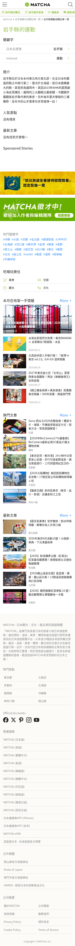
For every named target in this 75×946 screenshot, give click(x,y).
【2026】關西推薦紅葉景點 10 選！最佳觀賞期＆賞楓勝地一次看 (49, 592)
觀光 (11, 288)
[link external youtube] (37, 721)
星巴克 (29, 249)
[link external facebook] (6, 721)
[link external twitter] (14, 721)
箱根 (19, 249)
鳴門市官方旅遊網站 (16, 877)
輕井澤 (32, 244)
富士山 (9, 249)
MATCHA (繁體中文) (15, 755)
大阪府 (42, 677)
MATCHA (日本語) (14, 739)
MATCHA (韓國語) (14, 771)
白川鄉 (41, 249)
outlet (28, 254)
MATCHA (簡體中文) (15, 779)
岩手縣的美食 (35, 12)
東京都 (8, 677)
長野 (59, 244)
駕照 (59, 249)
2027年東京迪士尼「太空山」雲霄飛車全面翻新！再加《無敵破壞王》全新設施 (50, 376)
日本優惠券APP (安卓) (16, 826)
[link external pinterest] (21, 721)
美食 (11, 280)
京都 (25, 239)
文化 (46, 288)
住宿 (46, 280)
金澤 (42, 244)
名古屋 (35, 239)
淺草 (47, 254)
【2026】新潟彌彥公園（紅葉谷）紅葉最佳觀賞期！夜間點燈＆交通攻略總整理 (50, 559)
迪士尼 (17, 254)
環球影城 (48, 239)
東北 (51, 249)
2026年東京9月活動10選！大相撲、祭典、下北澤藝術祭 (50, 540)
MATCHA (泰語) (12, 763)
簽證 (39, 254)
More (64, 301)
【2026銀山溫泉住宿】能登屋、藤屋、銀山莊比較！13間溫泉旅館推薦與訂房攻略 (50, 577)
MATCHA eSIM (12, 833)
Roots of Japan (13, 869)
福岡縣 (8, 693)
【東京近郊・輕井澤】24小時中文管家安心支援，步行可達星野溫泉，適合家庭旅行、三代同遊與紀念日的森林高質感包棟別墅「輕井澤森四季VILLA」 (50, 463)
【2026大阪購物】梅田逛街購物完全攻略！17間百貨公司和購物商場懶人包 (50, 476)
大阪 (16, 239)
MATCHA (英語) (12, 747)
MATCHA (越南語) (14, 794)
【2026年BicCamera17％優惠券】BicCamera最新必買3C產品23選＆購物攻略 (49, 442)
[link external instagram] (29, 721)
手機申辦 (10, 259)
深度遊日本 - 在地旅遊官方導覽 (22, 841)
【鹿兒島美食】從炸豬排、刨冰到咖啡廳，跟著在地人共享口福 (50, 523)
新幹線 (58, 254)
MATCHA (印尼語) (14, 786)
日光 (7, 254)
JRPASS (62, 239)
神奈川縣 (9, 701)
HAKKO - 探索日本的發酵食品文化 (24, 885)
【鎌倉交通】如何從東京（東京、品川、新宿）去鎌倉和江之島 (50, 492)
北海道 (9, 244)
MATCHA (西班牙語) (15, 810)
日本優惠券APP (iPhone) (18, 818)
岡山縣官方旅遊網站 (16, 862)
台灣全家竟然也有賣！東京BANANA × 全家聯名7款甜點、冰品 (50, 340)
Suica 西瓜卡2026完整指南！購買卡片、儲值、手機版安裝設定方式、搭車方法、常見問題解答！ (50, 424)
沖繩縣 (42, 693)
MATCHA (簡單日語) (15, 802)
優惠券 (55, 12)
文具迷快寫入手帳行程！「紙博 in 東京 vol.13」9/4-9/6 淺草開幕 (48, 357)
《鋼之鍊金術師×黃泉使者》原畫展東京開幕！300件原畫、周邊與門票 (50, 392)
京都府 (8, 685)
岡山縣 (42, 701)
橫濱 (51, 244)
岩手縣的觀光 (12, 12)
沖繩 (7, 239)
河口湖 (20, 244)
